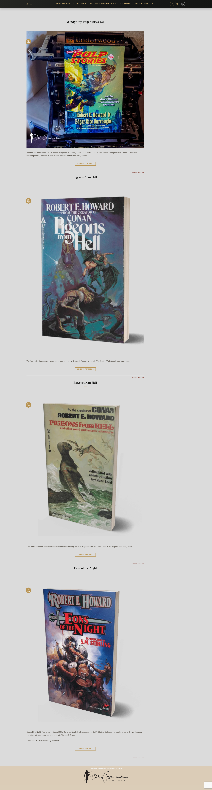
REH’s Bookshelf (101, 4)
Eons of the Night (85, 568)
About (146, 4)
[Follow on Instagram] (177, 4)
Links (153, 4)
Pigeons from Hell (85, 177)
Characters (126, 4)
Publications (87, 4)
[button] (31, 4)
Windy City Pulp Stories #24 (85, 21)
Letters (75, 4)
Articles (115, 4)
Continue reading (85, 164)
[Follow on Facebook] (172, 4)
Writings (66, 4)
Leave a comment (138, 172)
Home (58, 4)
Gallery (138, 4)
